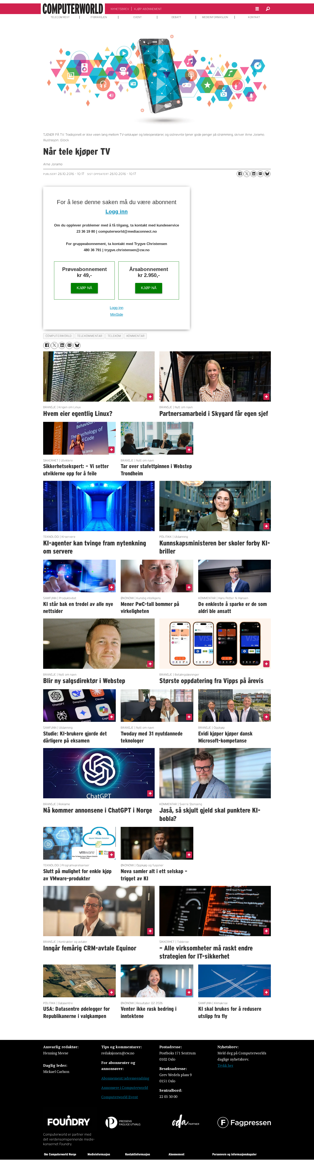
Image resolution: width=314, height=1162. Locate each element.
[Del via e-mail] (260, 174)
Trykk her (225, 1065)
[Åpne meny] (257, 9)
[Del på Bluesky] (267, 174)
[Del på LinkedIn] (253, 174)
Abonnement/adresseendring (125, 1078)
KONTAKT (254, 17)
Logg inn (117, 211)
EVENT (138, 17)
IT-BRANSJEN (99, 17)
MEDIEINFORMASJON (215, 17)
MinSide (116, 315)
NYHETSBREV (120, 9)
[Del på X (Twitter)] (247, 174)
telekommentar (89, 335)
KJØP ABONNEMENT (148, 9)
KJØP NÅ (84, 288)
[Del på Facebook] (240, 174)
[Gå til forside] (73, 8)
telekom (114, 335)
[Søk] (268, 8)
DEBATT (176, 17)
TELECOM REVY (60, 17)
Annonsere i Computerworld (124, 1087)
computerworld (58, 335)
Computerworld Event (119, 1096)
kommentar (135, 335)
